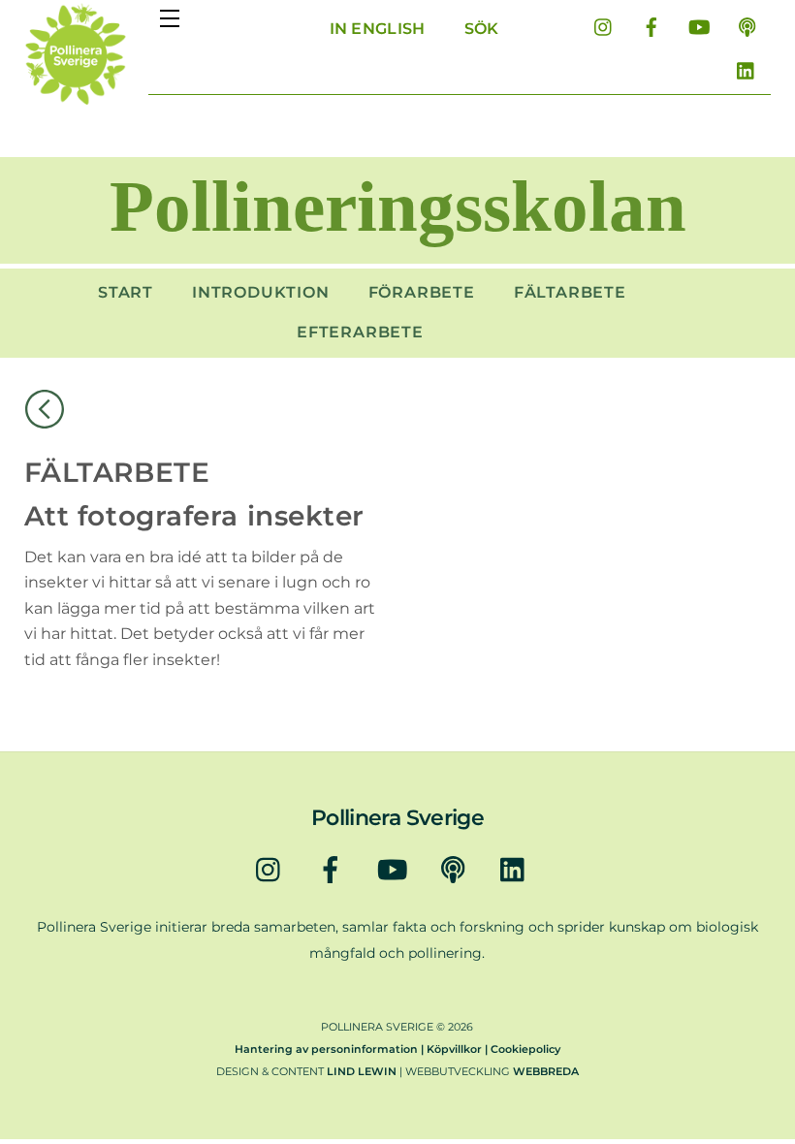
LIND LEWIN (361, 1071)
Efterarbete (360, 332)
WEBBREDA (546, 1071)
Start (125, 292)
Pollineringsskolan (398, 206)
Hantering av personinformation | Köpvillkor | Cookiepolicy (397, 1049)
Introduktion (261, 292)
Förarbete (421, 292)
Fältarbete (570, 292)
